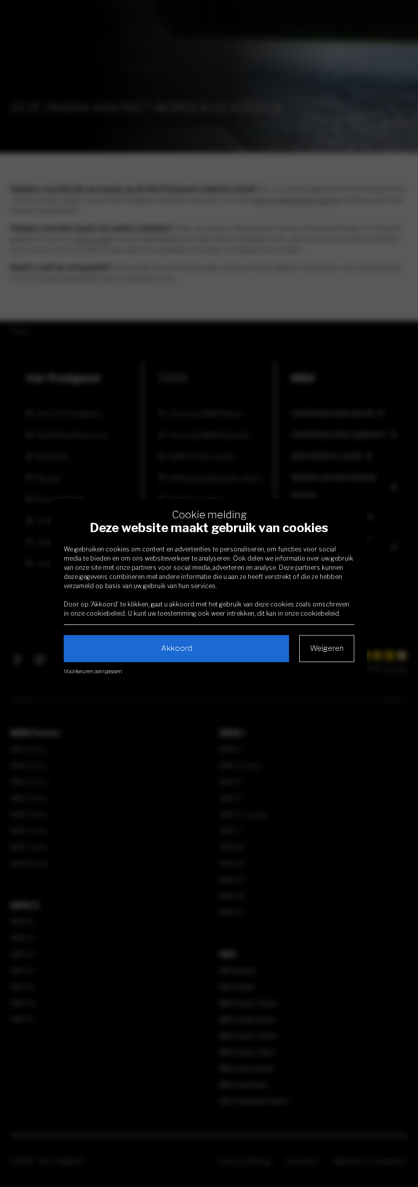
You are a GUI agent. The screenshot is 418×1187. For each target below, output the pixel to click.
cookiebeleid (105, 613)
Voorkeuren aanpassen (93, 671)
